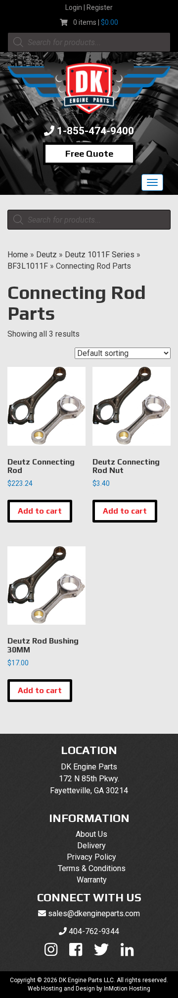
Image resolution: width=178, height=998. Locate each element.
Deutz (46, 254)
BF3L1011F (27, 266)
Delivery (91, 845)
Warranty (92, 879)
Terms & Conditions (92, 868)
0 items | (95, 22)
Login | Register (89, 7)
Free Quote (89, 153)
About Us (91, 834)
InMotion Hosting (127, 988)
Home (17, 254)
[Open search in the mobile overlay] (89, 42)
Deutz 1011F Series (99, 254)
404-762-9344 (94, 931)
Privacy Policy (91, 857)
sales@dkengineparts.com (94, 913)
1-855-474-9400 (95, 131)
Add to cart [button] (40, 511)
